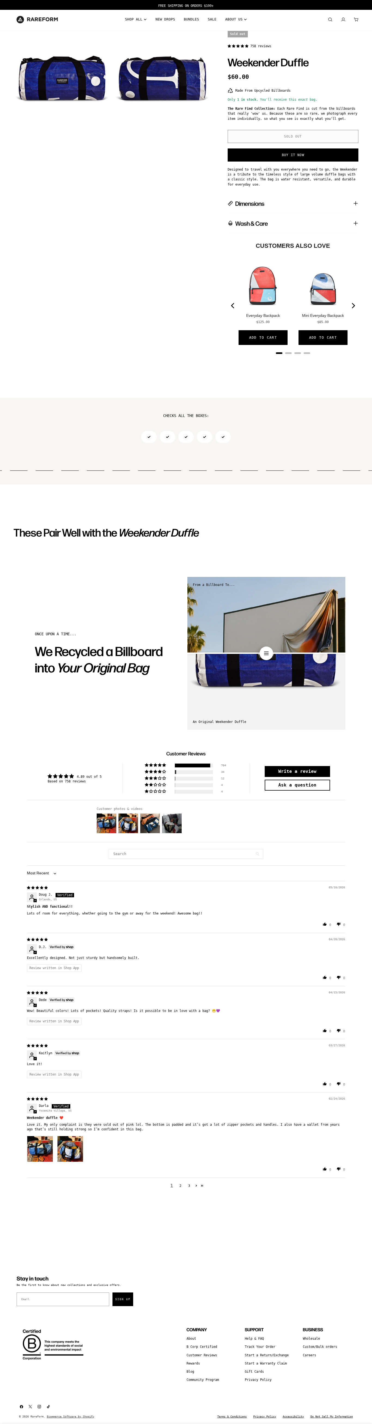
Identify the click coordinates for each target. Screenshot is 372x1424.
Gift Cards (254, 1372)
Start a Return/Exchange (267, 1355)
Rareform (37, 1416)
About (191, 1338)
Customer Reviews (202, 1355)
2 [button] (180, 1186)
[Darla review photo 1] (40, 1149)
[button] (239, 46)
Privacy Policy (258, 1380)
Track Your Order (260, 1347)
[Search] (330, 19)
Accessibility (293, 1416)
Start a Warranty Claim (266, 1363)
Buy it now (293, 155)
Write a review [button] (297, 771)
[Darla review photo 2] (70, 1149)
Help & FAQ (254, 1338)
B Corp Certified (202, 1347)
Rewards (193, 1363)
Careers (309, 1355)
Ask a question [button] (297, 785)
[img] (37, 888)
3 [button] (189, 1186)
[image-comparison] (266, 653)
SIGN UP (122, 1299)
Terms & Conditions (232, 1416)
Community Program (203, 1380)
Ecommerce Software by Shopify (70, 1416)
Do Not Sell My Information (331, 1416)
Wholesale (311, 1338)
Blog (190, 1372)
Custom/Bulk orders (320, 1347)
